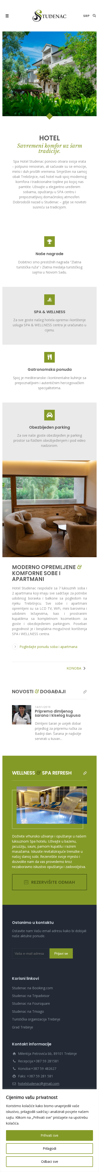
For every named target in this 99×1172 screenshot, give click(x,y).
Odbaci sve (49, 1161)
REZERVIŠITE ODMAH (53, 857)
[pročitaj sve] (84, 666)
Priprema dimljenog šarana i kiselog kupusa (57, 688)
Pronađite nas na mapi (35, 1065)
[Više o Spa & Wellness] (84, 747)
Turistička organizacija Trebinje (36, 993)
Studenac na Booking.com (32, 962)
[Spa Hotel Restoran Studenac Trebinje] (49, 16)
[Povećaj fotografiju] (49, 483)
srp (86, 16)
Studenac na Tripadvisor (31, 970)
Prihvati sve (49, 1135)
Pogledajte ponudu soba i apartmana (48, 621)
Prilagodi (49, 1148)
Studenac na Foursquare (31, 978)
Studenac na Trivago (28, 986)
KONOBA (74, 642)
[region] (49, 1130)
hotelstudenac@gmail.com (38, 1058)
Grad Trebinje (22, 1001)
